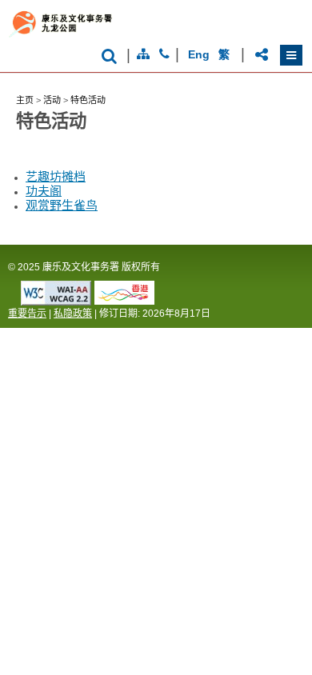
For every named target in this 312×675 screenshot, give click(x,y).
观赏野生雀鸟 (62, 207)
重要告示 (27, 313)
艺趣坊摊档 (56, 178)
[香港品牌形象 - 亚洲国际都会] (124, 300)
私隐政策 (73, 313)
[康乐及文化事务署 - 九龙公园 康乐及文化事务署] (125, 36)
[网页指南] (143, 54)
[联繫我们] (164, 54)
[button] (291, 55)
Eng (198, 54)
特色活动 (88, 100)
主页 (25, 100)
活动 (52, 100)
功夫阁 (44, 192)
